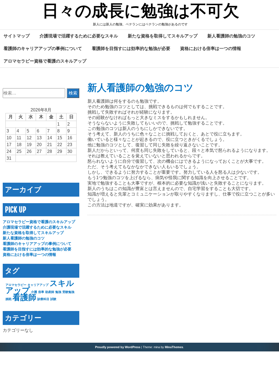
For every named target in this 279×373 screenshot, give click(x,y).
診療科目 (43, 299)
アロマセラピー (15, 284)
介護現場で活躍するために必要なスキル (79, 36)
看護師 (24, 297)
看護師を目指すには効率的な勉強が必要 (131, 48)
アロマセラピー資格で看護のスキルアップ (45, 61)
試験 (53, 299)
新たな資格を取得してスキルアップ (163, 36)
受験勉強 (68, 292)
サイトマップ (17, 36)
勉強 (58, 292)
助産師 (49, 292)
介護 (34, 292)
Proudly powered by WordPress (117, 347)
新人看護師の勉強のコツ (231, 36)
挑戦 (8, 299)
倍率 (41, 292)
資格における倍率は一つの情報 (210, 48)
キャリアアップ (38, 284)
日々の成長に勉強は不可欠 (140, 12)
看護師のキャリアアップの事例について (43, 48)
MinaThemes (174, 347)
